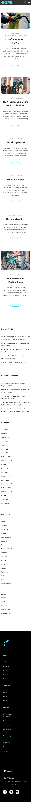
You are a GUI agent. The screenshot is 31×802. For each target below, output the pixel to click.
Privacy (10, 781)
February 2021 (6, 434)
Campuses (6, 725)
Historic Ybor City (15, 219)
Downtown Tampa (15, 180)
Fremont (4, 533)
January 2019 (5, 480)
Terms (6, 781)
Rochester (4, 564)
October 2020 (6, 437)
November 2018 (6, 484)
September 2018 (7, 492)
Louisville (4, 541)
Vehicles (6, 685)
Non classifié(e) (6, 549)
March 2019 (5, 472)
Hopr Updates (22, 35)
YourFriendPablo (7, 402)
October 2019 (6, 457)
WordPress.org (6, 613)
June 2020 (4, 445)
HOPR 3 (5, 692)
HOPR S (5, 701)
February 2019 (6, 476)
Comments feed (6, 610)
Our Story (6, 742)
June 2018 (4, 499)
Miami (3, 545)
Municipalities (8, 721)
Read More (15, 65)
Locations (6, 666)
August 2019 (5, 464)
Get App (6, 662)
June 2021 (4, 430)
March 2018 (5, 503)
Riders (5, 655)
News (5, 747)
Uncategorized (6, 583)
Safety (5, 674)
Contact (6, 751)
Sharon (3, 390)
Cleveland (13, 35)
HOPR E (6, 696)
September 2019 (7, 461)
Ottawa (4, 556)
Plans (5, 670)
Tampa (19, 138)
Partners (4, 560)
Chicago (4, 525)
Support (6, 679)
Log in (3, 602)
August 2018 (5, 495)
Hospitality (7, 729)
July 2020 (4, 441)
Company (7, 736)
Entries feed (5, 606)
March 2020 (5, 453)
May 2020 (4, 449)
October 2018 (6, 488)
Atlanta (6, 35)
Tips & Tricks (5, 572)
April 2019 (4, 468)
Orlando (4, 553)
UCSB (3, 580)
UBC (18, 274)
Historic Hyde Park (15, 142)
